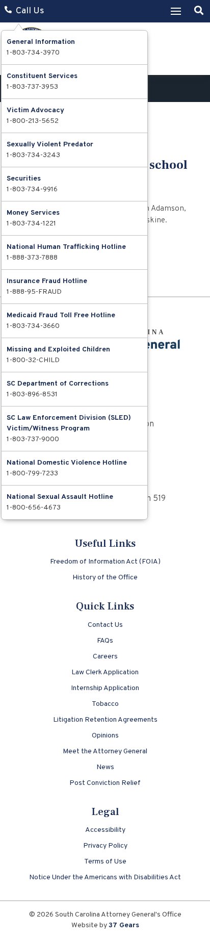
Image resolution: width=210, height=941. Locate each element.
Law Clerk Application (105, 672)
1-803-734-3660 (33, 326)
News (105, 767)
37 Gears (124, 925)
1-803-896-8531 (32, 394)
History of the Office (105, 577)
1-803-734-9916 (32, 189)
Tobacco (105, 704)
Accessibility (105, 830)
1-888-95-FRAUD (34, 292)
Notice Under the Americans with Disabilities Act (105, 877)
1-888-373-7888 (32, 257)
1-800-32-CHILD (33, 360)
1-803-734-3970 (33, 52)
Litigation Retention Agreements (105, 720)
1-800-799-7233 (32, 473)
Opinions (105, 735)
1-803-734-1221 (31, 223)
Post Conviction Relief (105, 783)
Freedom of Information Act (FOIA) (105, 561)
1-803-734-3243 (33, 155)
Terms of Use (105, 861)
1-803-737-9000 (33, 439)
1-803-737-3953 (32, 87)
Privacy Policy (105, 846)
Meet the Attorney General (105, 751)
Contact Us (105, 625)
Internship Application (105, 688)
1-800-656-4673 (34, 507)
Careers (105, 656)
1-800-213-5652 (33, 121)
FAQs (105, 641)
